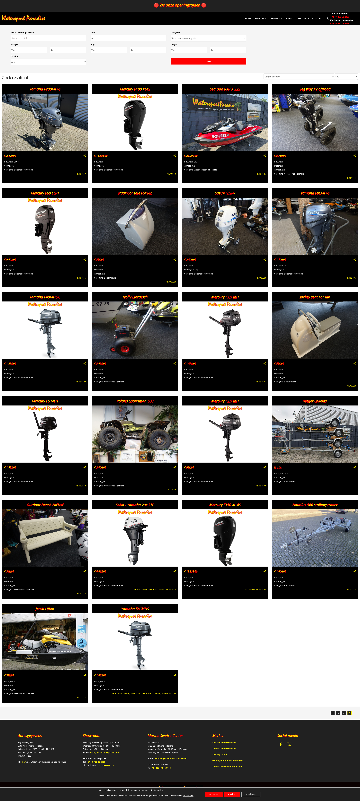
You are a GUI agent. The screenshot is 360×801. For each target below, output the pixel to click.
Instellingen (251, 794)
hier (24, 762)
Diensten (275, 18)
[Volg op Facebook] (280, 744)
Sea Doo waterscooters (224, 742)
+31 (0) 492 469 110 (161, 768)
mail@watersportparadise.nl (104, 752)
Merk (93, 32)
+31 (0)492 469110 (339, 23)
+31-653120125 (106, 765)
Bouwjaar (15, 44)
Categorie (175, 32)
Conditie (14, 56)
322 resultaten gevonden (22, 32)
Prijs (93, 44)
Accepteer (214, 794)
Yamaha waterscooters (224, 748)
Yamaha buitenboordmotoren (227, 766)
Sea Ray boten (219, 754)
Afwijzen (232, 794)
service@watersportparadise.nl (171, 758)
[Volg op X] (289, 744)
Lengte (174, 44)
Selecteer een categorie (183, 38)
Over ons (301, 18)
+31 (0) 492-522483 (96, 762)
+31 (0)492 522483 (339, 16)
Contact (317, 18)
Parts (289, 18)
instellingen (188, 795)
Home (248, 18)
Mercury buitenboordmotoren (227, 760)
